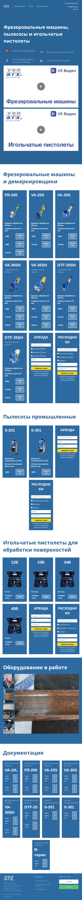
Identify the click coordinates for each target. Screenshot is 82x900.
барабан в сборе (66, 357)
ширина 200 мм (39, 349)
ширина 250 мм (39, 352)
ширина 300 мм (39, 356)
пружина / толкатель (67, 628)
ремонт (62, 360)
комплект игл (64, 624)
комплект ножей (66, 353)
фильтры (36, 504)
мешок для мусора (40, 500)
